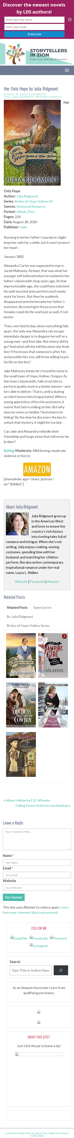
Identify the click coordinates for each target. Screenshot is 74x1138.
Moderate (27, 96)
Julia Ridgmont (27, 196)
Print (31, 211)
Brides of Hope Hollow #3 (34, 201)
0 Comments (37, 94)
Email (8, 868)
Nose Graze (37, 1136)
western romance (49, 96)
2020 (15, 96)
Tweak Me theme (57, 1133)
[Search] (61, 970)
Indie (23, 227)
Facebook (37, 581)
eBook (21, 211)
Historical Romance (30, 206)
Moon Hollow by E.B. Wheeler (28, 800)
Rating (9, 450)
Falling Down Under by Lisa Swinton (41, 805)
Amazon (53, 581)
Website (21, 581)
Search (15, 962)
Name (8, 855)
